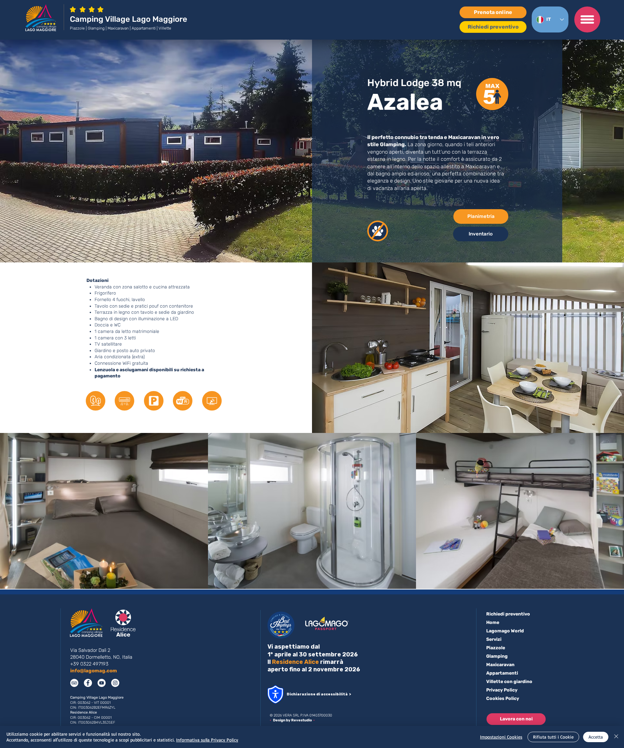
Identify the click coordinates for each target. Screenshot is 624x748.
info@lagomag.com (93, 671)
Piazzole (495, 648)
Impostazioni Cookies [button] (501, 737)
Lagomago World (505, 631)
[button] (587, 19)
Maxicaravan (500, 664)
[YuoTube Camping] (102, 683)
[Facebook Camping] (88, 683)
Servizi (493, 639)
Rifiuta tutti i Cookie (553, 737)
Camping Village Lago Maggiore (128, 19)
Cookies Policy (502, 698)
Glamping (497, 656)
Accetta (596, 737)
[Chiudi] (616, 737)
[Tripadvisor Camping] (74, 683)
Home (492, 622)
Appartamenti (502, 673)
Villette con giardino (509, 681)
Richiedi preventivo (508, 614)
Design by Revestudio (293, 720)
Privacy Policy (501, 690)
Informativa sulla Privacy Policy (207, 739)
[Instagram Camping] (115, 683)
